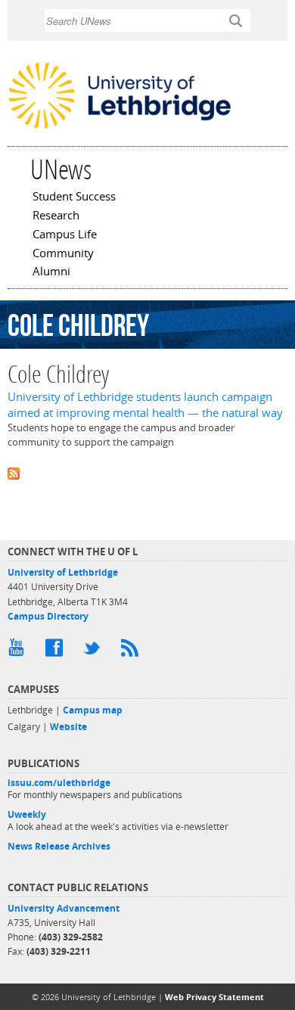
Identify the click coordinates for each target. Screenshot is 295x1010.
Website (68, 726)
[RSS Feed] (132, 651)
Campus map (93, 710)
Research (56, 216)
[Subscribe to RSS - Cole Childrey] (147, 472)
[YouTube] (19, 651)
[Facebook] (56, 651)
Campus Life (65, 235)
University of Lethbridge (63, 572)
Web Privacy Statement (214, 996)
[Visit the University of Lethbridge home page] (119, 127)
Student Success (74, 197)
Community (63, 254)
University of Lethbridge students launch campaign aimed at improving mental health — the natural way (145, 405)
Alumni (51, 272)
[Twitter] (94, 651)
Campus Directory (48, 616)
